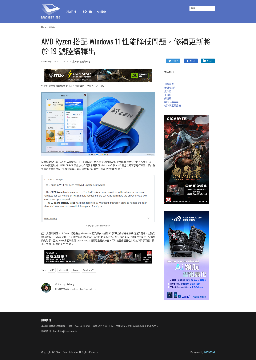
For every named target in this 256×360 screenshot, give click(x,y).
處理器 (75, 61)
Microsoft (63, 270)
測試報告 (87, 11)
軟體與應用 (85, 61)
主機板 (167, 95)
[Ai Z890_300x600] (186, 255)
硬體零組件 (170, 87)
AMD (51, 270)
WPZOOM (209, 352)
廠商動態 (101, 11)
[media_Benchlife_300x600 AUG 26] (186, 159)
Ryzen (76, 270)
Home (44, 27)
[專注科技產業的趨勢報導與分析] (50, 11)
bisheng (48, 61)
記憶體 (167, 98)
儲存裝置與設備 (172, 105)
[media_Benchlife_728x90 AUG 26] (98, 256)
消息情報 (71, 11)
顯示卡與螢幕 (171, 102)
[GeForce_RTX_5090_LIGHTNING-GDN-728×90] (98, 75)
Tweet (175, 61)
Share (192, 61)
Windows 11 (89, 270)
